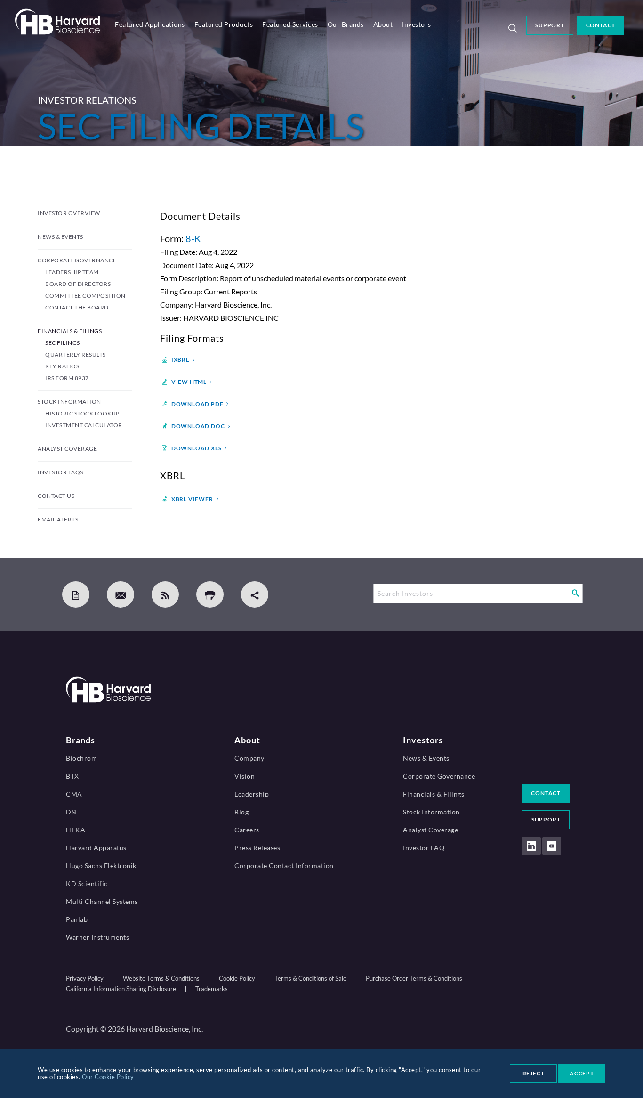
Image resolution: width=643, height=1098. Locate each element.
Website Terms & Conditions (161, 978)
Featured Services (290, 24)
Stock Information (69, 401)
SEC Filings (62, 342)
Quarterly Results (75, 354)
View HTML (189, 381)
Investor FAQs (60, 472)
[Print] (210, 594)
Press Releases (257, 848)
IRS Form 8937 (67, 378)
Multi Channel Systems (102, 901)
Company (249, 758)
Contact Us (56, 495)
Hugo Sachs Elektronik (101, 866)
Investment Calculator (83, 425)
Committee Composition (85, 295)
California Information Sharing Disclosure (121, 988)
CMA (74, 794)
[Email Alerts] (120, 594)
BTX (72, 776)
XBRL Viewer (192, 499)
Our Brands (346, 24)
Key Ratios (62, 366)
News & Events (60, 236)
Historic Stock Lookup (82, 413)
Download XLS (196, 448)
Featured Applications (150, 24)
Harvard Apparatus (96, 848)
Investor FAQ (423, 848)
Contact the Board (77, 307)
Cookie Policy (237, 978)
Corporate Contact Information (284, 866)
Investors (416, 24)
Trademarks (211, 988)
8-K (193, 238)
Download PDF (197, 403)
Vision (244, 776)
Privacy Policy (85, 978)
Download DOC (198, 426)
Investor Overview (69, 213)
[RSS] (165, 594)
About (383, 24)
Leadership (251, 794)
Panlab (77, 919)
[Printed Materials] (75, 594)
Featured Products (223, 24)
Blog (241, 812)
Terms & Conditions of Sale (310, 978)
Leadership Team (72, 272)
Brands (80, 740)
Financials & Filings (70, 330)
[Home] (57, 31)
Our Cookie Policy (108, 1077)
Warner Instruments (97, 937)
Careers (246, 830)
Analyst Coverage (67, 448)
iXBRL (180, 359)
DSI (71, 812)
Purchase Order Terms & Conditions (414, 978)
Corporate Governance (77, 260)
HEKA (75, 830)
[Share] (254, 594)
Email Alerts (58, 519)
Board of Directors (78, 283)
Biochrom (81, 758)
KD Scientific (87, 883)
